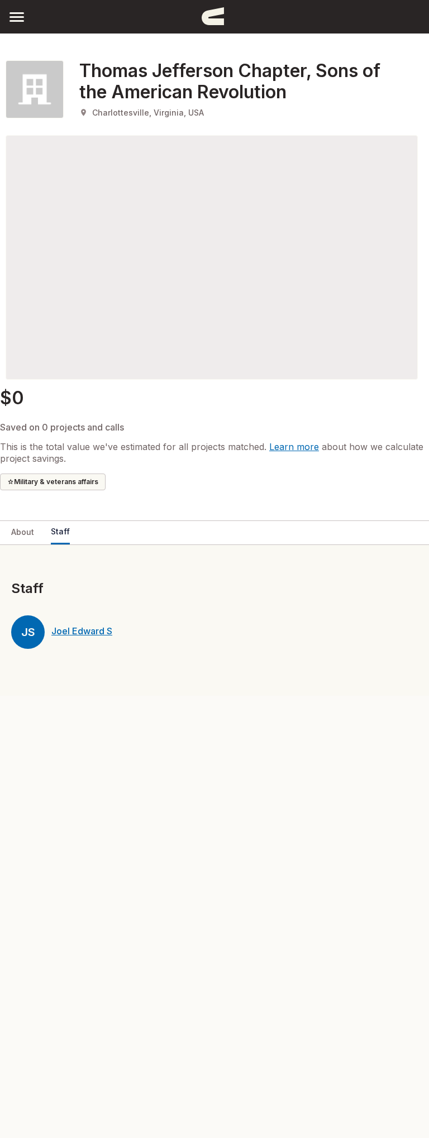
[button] (17, 16)
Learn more (294, 446)
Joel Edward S (81, 631)
